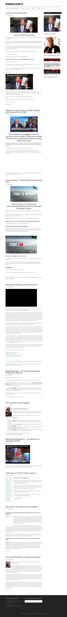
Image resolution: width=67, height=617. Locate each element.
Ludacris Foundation (21, 485)
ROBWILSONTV (14, 4)
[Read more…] (8, 551)
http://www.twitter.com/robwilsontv (15, 356)
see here (31, 421)
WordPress (43, 613)
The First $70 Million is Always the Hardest (23, 557)
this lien (17, 430)
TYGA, (25, 382)
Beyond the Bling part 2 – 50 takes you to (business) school (22, 440)
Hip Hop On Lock (20, 393)
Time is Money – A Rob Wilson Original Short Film (24, 181)
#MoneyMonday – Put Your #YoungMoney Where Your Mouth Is (23, 372)
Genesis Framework (37, 613)
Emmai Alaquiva (31, 393)
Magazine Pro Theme (29, 613)
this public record (24, 428)
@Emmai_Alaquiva (15, 363)
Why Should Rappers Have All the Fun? (22, 285)
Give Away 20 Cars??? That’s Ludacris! (21, 473)
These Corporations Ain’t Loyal (51, 77)
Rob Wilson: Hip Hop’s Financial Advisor (22, 507)
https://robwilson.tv (12, 353)
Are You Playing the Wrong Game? (52, 55)
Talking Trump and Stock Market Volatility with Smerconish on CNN (23, 111)
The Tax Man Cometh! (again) (18, 403)
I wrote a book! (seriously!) (16, 13)
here (31, 96)
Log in (46, 613)
